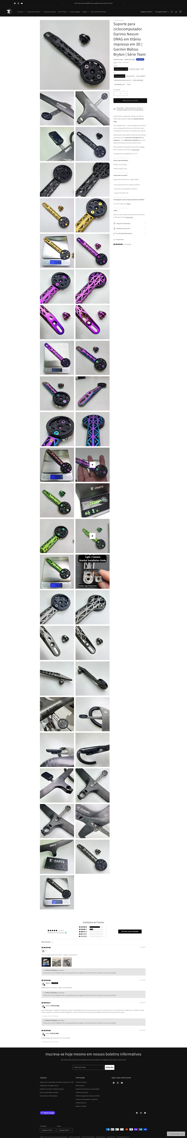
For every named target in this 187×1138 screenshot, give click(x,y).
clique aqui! (135, 149)
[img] (46, 947)
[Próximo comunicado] (124, 3)
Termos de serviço (100, 1137)
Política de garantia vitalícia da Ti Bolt (88, 1096)
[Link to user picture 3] (67, 962)
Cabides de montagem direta (49, 1085)
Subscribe (109, 1067)
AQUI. (129, 204)
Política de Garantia (82, 1092)
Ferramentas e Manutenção (48, 1096)
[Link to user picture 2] (56, 962)
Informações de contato (123, 1137)
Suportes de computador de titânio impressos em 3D (56, 1082)
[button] (21, 12)
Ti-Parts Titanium (48, 1137)
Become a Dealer (81, 1106)
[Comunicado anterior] (62, 3)
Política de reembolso (74, 1137)
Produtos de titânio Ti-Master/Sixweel (52, 1089)
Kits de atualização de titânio (49, 1092)
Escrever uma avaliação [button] (129, 931)
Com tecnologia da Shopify (60, 1137)
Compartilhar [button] (119, 239)
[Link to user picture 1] (46, 962)
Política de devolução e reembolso (87, 1099)
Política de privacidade (88, 1137)
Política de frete (111, 1137)
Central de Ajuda (81, 1082)
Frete (114, 62)
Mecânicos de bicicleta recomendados (88, 1089)
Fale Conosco (80, 1085)
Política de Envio (81, 1103)
